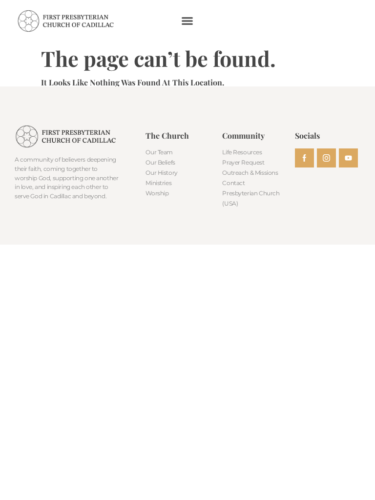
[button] (187, 21)
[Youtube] (348, 157)
